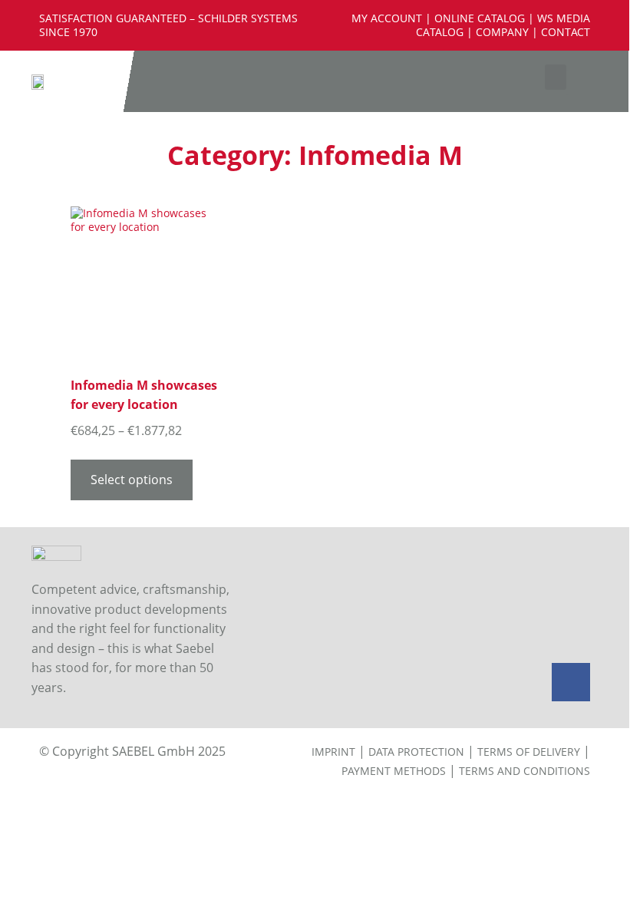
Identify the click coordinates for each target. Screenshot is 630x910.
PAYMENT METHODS (393, 770)
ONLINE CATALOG (479, 18)
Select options (132, 479)
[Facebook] (571, 682)
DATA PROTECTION (416, 751)
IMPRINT (333, 751)
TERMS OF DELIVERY (528, 751)
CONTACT (565, 32)
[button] (555, 77)
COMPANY (502, 32)
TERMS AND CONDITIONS (524, 770)
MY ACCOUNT (386, 18)
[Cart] (604, 81)
